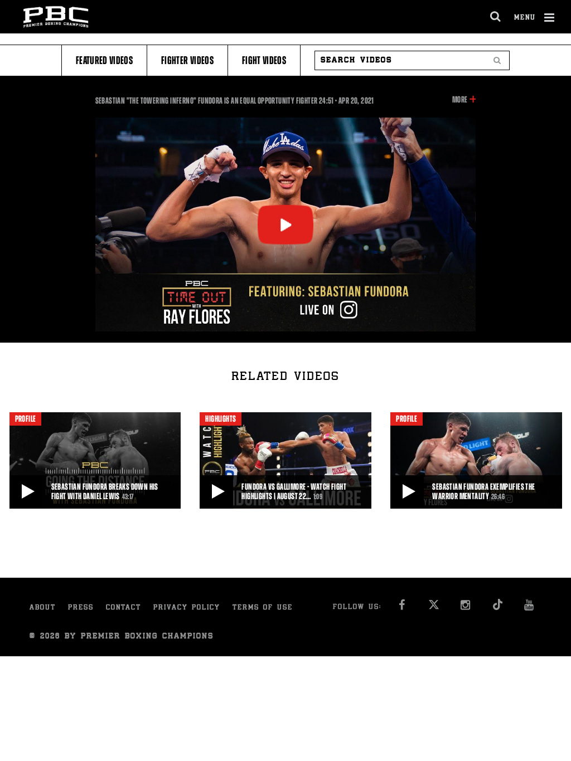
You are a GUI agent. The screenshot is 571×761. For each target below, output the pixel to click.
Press (81, 608)
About (43, 608)
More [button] (459, 100)
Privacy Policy (186, 608)
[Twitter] (433, 608)
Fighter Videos (187, 60)
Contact (123, 608)
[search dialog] (496, 17)
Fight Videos (264, 60)
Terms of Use (263, 608)
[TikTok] (497, 608)
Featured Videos (104, 60)
